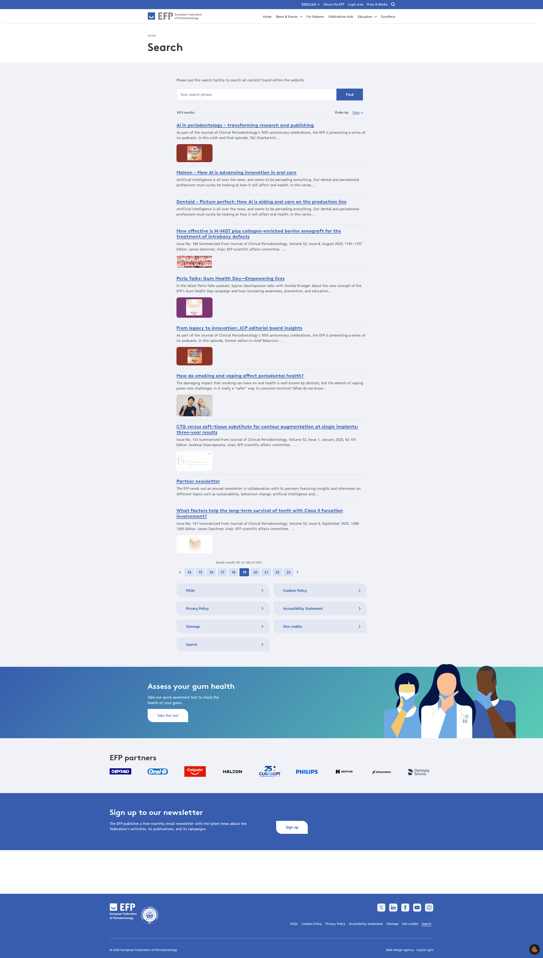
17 (222, 572)
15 (200, 572)
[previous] (180, 572)
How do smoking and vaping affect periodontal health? (240, 375)
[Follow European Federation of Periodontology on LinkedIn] (393, 907)
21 (266, 572)
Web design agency (400, 950)
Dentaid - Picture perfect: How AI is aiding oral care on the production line (261, 201)
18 (233, 572)
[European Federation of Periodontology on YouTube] (417, 907)
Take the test (168, 715)
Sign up (292, 827)
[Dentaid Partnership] (120, 771)
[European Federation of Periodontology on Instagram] (429, 907)
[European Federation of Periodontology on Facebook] (405, 907)
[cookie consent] (534, 949)
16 (211, 572)
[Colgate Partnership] (195, 771)
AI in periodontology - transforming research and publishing (245, 125)
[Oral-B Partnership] (158, 771)
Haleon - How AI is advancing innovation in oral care (236, 172)
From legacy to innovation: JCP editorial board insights (239, 328)
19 (244, 572)
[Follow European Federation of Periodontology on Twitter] (381, 907)
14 (189, 572)
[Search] (393, 4)
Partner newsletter (198, 481)
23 (288, 572)
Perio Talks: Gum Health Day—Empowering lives (230, 278)
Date (356, 112)
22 (277, 572)
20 (255, 572)
